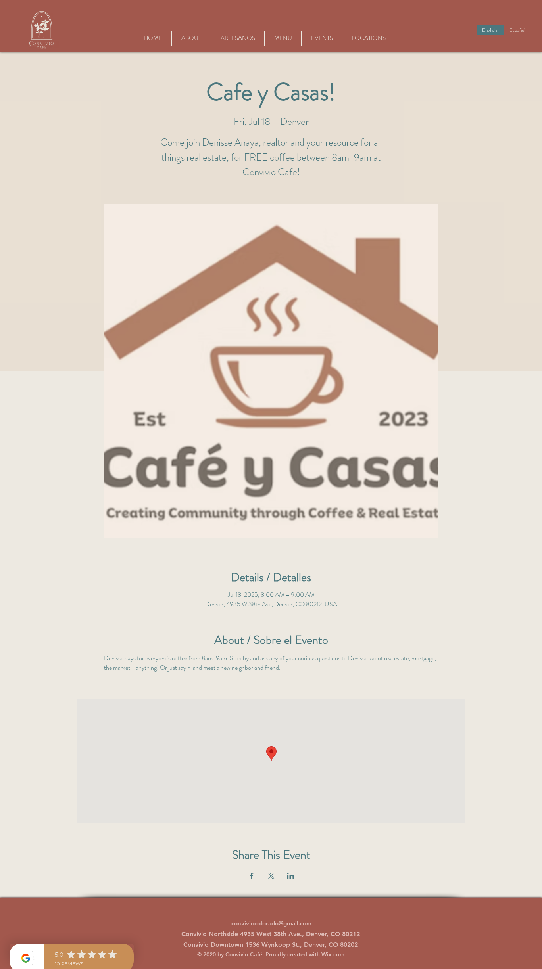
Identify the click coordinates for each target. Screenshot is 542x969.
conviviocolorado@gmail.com (271, 923)
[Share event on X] (271, 876)
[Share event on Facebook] (252, 876)
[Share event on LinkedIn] (290, 876)
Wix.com (332, 954)
